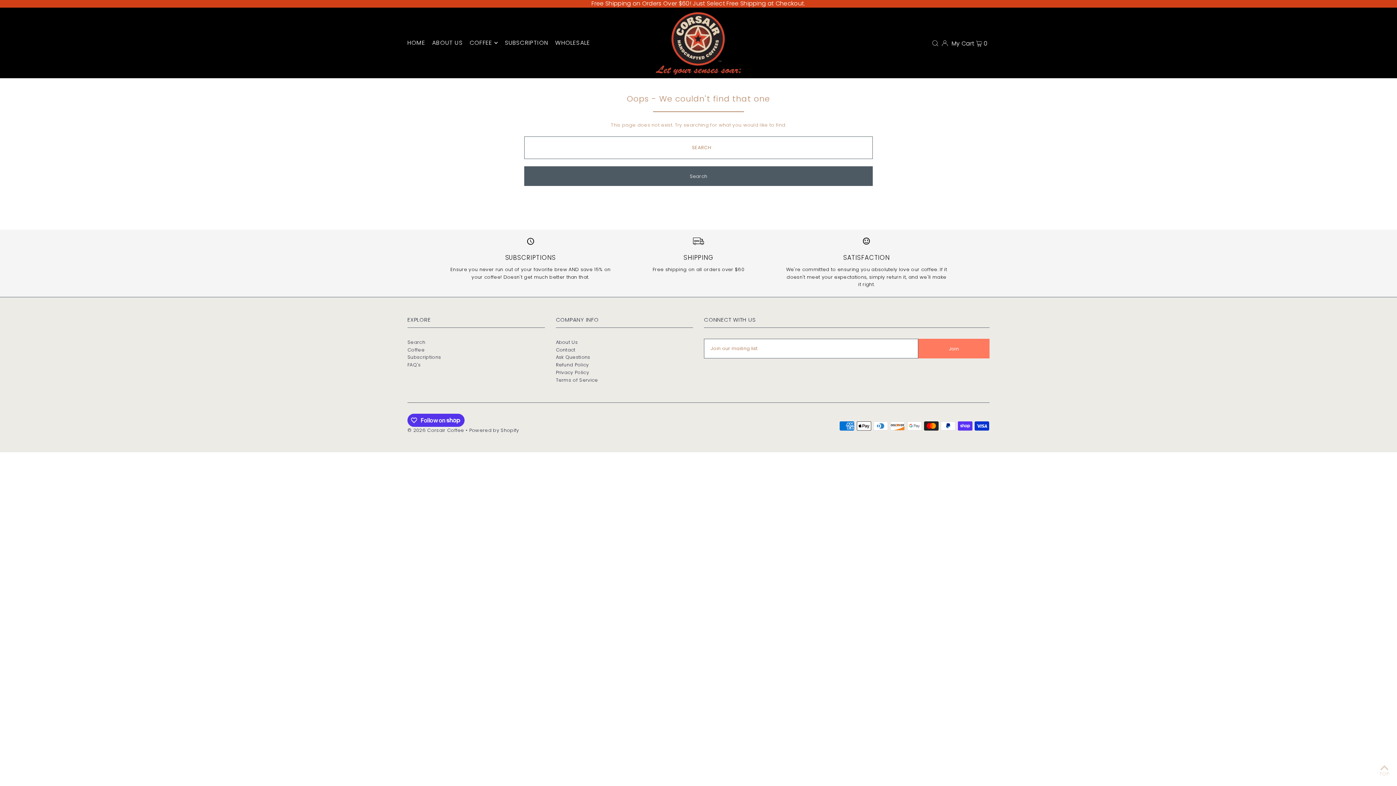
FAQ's (414, 364)
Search (416, 342)
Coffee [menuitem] (481, 43)
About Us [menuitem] (447, 43)
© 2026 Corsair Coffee (435, 430)
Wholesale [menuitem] (572, 43)
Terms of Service (577, 380)
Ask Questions (573, 357)
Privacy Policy (572, 372)
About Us (567, 342)
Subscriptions (424, 357)
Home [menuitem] (416, 43)
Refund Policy (572, 364)
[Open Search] (935, 42)
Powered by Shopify (494, 430)
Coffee (416, 349)
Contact (566, 349)
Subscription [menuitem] (526, 43)
